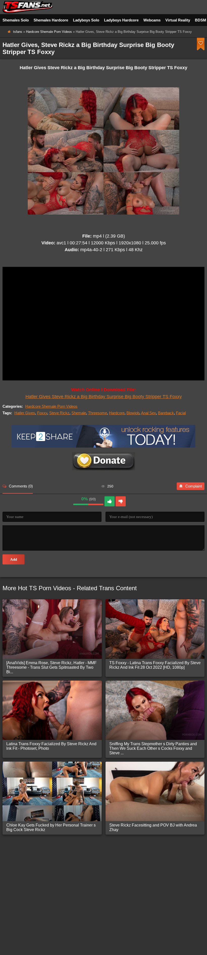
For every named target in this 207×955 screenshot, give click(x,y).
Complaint (193, 486)
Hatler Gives (24, 413)
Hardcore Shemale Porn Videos (49, 32)
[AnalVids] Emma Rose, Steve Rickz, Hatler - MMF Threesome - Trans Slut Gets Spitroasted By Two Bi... (51, 667)
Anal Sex (148, 413)
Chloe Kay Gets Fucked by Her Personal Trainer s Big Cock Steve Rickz (51, 827)
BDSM (200, 20)
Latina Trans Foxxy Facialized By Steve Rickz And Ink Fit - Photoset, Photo (51, 746)
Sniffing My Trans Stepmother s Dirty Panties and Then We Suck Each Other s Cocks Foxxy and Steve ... (153, 748)
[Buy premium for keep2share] (103, 446)
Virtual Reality (177, 20)
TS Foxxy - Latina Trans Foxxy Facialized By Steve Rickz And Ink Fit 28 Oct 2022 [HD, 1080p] (155, 665)
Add (13, 559)
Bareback (166, 413)
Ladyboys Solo (86, 20)
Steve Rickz (59, 413)
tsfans (17, 32)
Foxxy (42, 413)
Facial (181, 413)
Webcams (152, 20)
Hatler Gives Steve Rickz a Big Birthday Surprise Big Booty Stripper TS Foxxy (103, 396)
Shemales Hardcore (51, 20)
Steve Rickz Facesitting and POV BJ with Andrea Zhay (153, 827)
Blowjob (132, 413)
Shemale (78, 413)
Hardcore (116, 413)
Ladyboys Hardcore (121, 20)
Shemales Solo (16, 20)
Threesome (97, 413)
